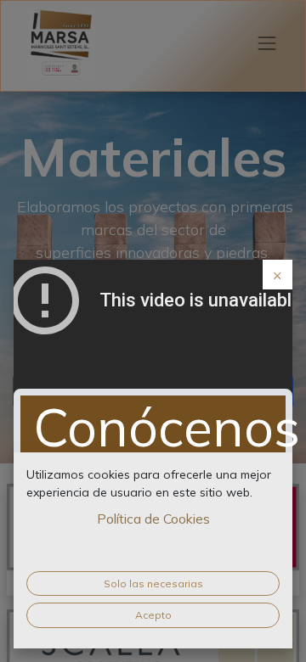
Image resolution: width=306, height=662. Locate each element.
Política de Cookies (153, 518)
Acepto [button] (153, 615)
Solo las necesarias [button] (153, 583)
